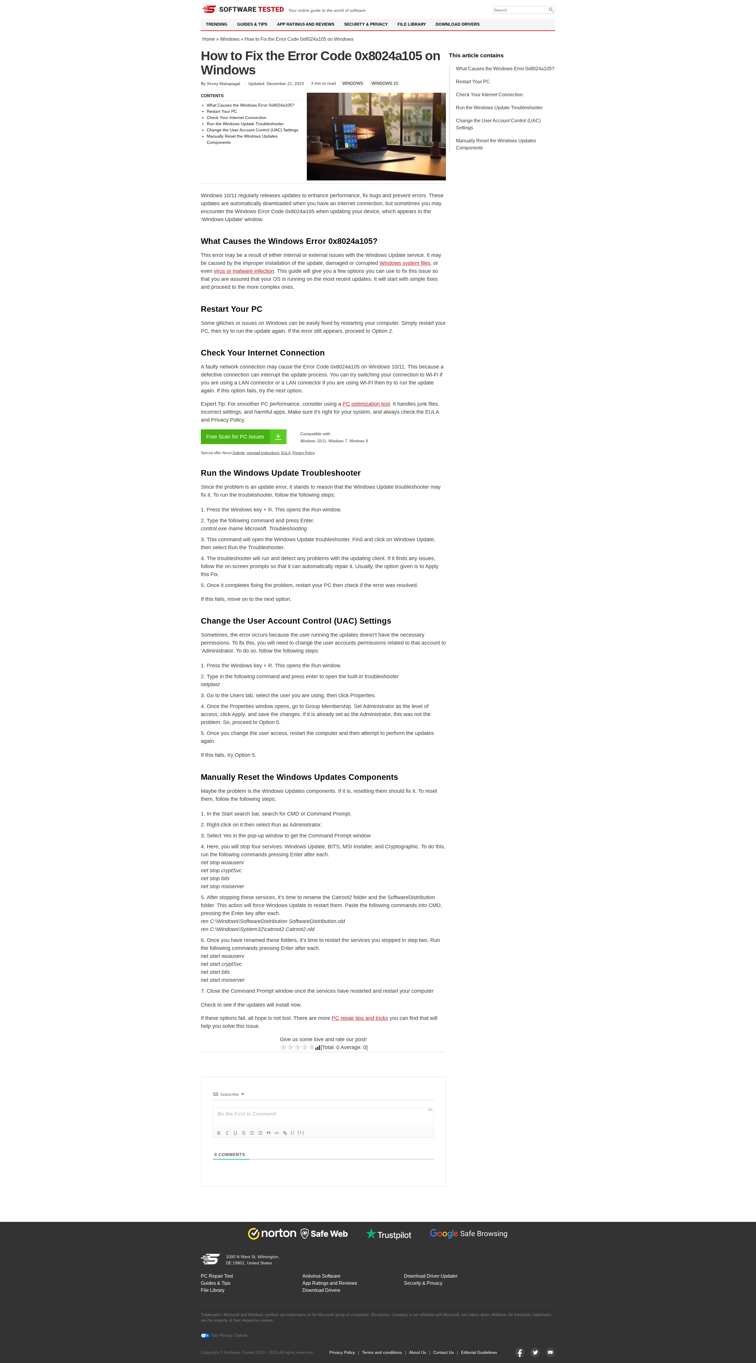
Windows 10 (385, 83)
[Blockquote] (268, 1133)
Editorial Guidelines (479, 1352)
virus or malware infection (244, 271)
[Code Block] (277, 1133)
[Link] (285, 1133)
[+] (301, 1132)
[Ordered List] (252, 1133)
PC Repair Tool (217, 1276)
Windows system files (404, 263)
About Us (417, 1352)
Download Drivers (458, 24)
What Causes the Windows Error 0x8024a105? (505, 68)
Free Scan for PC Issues (235, 437)
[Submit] (551, 10)
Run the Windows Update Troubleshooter (499, 107)
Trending (216, 24)
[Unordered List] (260, 1133)
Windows (229, 39)
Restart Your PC (473, 81)
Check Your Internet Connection (489, 94)
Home (208, 39)
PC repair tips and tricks (360, 1018)
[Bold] (219, 1133)
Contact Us (443, 1352)
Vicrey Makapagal (223, 83)
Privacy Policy (342, 1352)
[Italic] (227, 1133)
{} (293, 1132)
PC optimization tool (366, 404)
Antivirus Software (321, 1276)
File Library (411, 24)
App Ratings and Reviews (305, 24)
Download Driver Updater (430, 1276)
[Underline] (235, 1133)
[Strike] (243, 1133)
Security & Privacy (366, 24)
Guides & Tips (252, 24)
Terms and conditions (382, 1352)
